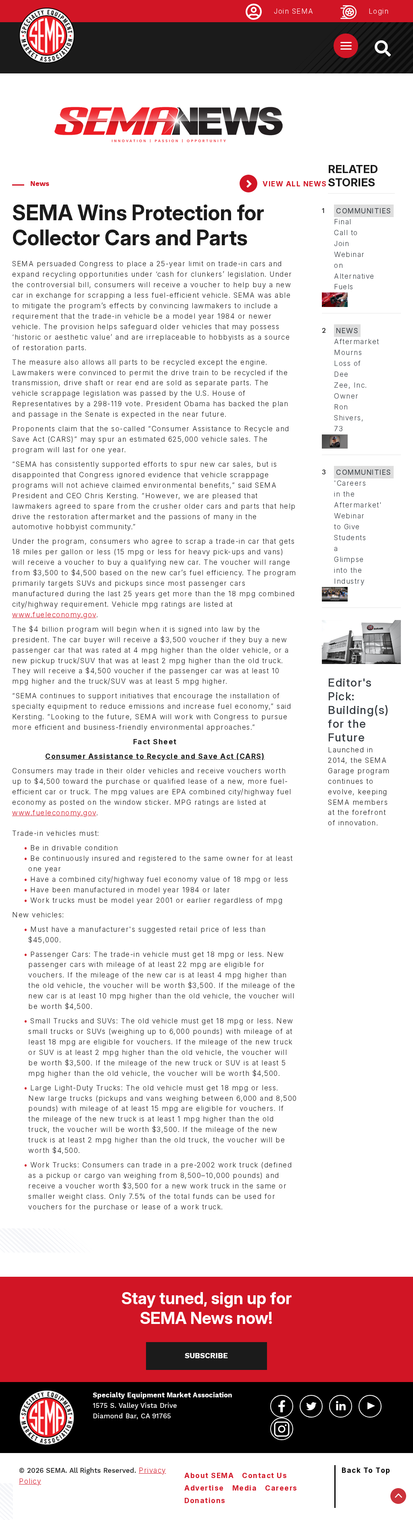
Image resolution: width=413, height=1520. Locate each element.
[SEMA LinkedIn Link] (340, 1406)
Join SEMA (294, 11)
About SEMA (209, 1475)
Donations (205, 1500)
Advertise (204, 1488)
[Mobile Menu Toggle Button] (346, 45)
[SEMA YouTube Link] (370, 1406)
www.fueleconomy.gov (54, 614)
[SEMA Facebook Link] (281, 1406)
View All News (294, 184)
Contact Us (264, 1475)
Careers (281, 1488)
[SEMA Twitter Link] (311, 1406)
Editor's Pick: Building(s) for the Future (358, 710)
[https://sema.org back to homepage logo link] (390, 48)
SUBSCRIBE (206, 1355)
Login (379, 11)
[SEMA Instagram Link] (281, 1429)
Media (244, 1488)
